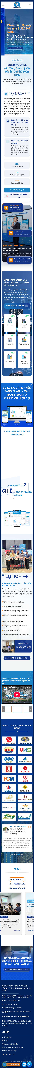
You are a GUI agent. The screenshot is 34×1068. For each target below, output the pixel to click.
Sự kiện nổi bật (21, 926)
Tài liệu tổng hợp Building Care (13, 1057)
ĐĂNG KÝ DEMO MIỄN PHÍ (16, 315)
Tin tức (5, 1050)
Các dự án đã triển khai (10, 1053)
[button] (11, 863)
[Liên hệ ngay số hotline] (4, 1064)
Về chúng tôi (7, 1047)
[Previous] (2, 922)
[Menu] (3, 4)
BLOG (13, 926)
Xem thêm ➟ (15, 940)
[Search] (30, 4)
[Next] (32, 922)
